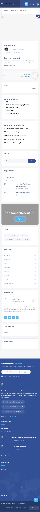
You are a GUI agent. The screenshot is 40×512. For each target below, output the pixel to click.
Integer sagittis (10, 110)
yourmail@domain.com (16, 402)
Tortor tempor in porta (12, 113)
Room (19, 239)
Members (13, 10)
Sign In (34, 4)
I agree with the (12, 376)
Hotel (15, 236)
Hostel (8, 236)
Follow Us (4, 495)
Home (6, 10)
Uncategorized (8, 283)
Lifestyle (6, 271)
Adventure (7, 255)
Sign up (20, 219)
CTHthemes (7, 132)
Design (6, 263)
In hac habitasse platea (12, 107)
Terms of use (9, 507)
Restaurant (9, 239)
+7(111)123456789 (15, 411)
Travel (6, 279)
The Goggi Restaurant (19, 132)
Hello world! (9, 102)
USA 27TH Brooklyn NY (17, 407)
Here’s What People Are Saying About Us (17, 105)
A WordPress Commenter (11, 128)
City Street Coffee (18, 139)
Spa (26, 239)
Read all (3, 456)
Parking (24, 236)
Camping (7, 259)
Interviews (7, 267)
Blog (24, 507)
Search (6, 85)
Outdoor (6, 275)
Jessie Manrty (16, 299)
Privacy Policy (17, 376)
